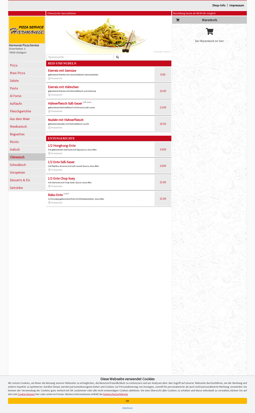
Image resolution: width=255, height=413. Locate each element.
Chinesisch (17, 157)
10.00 (163, 91)
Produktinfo (56, 78)
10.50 (163, 124)
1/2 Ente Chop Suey (61, 178)
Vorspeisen (17, 172)
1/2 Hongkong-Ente (62, 145)
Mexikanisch (18, 126)
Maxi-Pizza (17, 73)
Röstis (14, 142)
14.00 (163, 149)
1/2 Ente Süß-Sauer (61, 162)
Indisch (15, 149)
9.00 (162, 74)
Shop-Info (219, 5)
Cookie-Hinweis (26, 394)
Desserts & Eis (20, 180)
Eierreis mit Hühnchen (63, 87)
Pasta (14, 88)
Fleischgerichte (20, 111)
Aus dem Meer (20, 119)
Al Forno (15, 96)
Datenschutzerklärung (115, 394)
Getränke (16, 188)
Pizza (13, 65)
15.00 (163, 182)
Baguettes (17, 134)
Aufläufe (16, 103)
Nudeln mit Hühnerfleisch (65, 120)
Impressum (236, 5)
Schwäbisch (18, 165)
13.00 (163, 107)
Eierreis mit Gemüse (62, 70)
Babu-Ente (55, 195)
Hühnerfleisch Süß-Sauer (65, 103)
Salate (14, 80)
